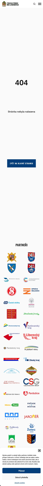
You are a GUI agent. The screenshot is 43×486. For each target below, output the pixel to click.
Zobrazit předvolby (21, 477)
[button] (39, 450)
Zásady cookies (20, 483)
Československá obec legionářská (13, 4)
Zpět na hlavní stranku (21, 163)
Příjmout (22, 470)
